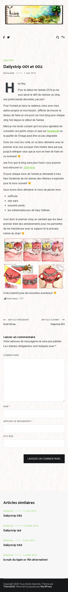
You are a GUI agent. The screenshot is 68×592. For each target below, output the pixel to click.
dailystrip (8, 60)
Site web (8, 436)
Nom (6, 406)
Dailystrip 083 (12, 515)
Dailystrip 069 (12, 545)
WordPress (46, 586)
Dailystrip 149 (12, 530)
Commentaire (11, 355)
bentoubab (8, 73)
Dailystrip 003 (53, 322)
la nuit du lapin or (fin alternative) (25, 559)
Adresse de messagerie (17, 421)
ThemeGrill (9, 586)
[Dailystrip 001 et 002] (34, 250)
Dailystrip (29, 167)
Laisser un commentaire (44, 458)
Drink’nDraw (16, 322)
